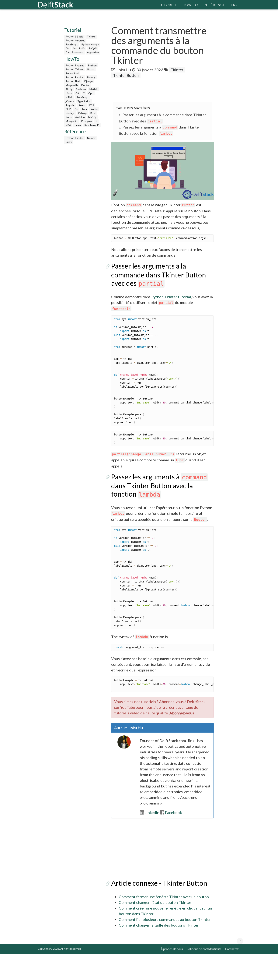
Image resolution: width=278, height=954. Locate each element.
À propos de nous (172, 949)
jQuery (70, 101)
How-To (190, 5)
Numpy (91, 77)
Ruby (69, 117)
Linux (69, 93)
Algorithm (93, 52)
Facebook (173, 812)
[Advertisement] (15, 73)
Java (84, 109)
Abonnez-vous (181, 713)
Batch (90, 69)
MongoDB (72, 121)
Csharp (82, 113)
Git (67, 48)
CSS (91, 105)
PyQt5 (93, 48)
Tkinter (91, 36)
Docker (85, 85)
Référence (214, 5)
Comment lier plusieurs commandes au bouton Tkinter (165, 919)
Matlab (93, 89)
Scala (78, 125)
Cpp (90, 93)
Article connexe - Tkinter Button (159, 883)
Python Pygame (75, 65)
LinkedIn (151, 812)
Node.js (70, 113)
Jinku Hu (123, 69)
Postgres (86, 121)
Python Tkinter (75, 69)
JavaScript (72, 44)
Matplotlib (79, 48)
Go (76, 109)
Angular (70, 105)
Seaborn (81, 89)
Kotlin (94, 109)
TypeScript (83, 101)
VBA (68, 125)
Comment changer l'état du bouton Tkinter (155, 902)
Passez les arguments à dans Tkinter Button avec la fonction (159, 485)
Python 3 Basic (74, 36)
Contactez (232, 949)
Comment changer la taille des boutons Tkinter (159, 925)
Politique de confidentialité (203, 949)
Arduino (80, 117)
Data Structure (74, 52)
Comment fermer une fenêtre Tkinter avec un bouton (164, 896)
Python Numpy (90, 44)
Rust (93, 113)
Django (88, 81)
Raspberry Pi (91, 125)
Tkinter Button (126, 75)
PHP (68, 109)
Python (92, 65)
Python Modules (75, 40)
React (81, 105)
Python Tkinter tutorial (171, 296)
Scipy (69, 141)
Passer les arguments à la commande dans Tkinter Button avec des (158, 274)
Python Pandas (75, 77)
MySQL (92, 117)
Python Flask (73, 81)
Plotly (69, 89)
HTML (69, 97)
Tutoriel (168, 5)
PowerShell (72, 73)
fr (233, 5)
